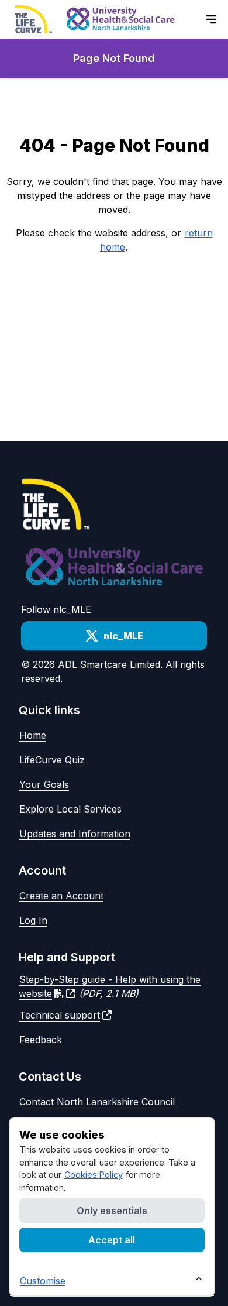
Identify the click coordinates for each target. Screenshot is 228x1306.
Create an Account (61, 895)
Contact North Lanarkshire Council (97, 1102)
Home (32, 735)
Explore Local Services (70, 809)
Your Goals (44, 784)
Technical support (59, 1015)
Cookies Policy (93, 1175)
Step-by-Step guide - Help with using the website (110, 986)
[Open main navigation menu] (211, 19)
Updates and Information (74, 833)
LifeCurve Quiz (52, 760)
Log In (33, 920)
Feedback (40, 1040)
